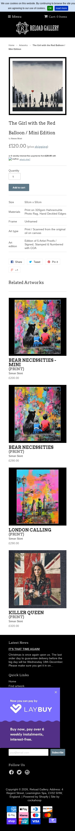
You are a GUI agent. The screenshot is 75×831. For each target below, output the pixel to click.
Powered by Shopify (35, 796)
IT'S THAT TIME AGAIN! (24, 649)
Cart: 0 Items (58, 16)
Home (12, 681)
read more (62, 8)
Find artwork (16, 686)
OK (50, 8)
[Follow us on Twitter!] (20, 773)
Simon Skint (16, 139)
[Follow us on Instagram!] (28, 773)
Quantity (14, 170)
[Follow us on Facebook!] (12, 773)
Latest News (18, 643)
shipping (41, 146)
